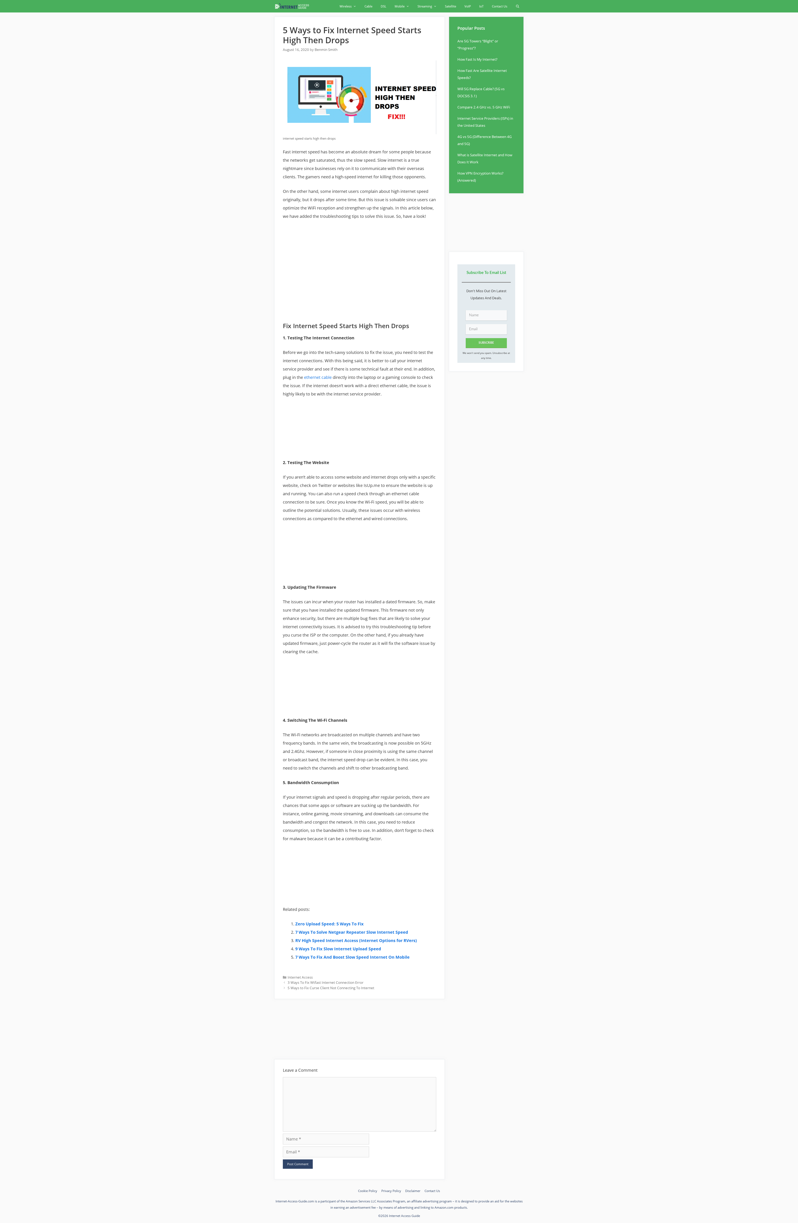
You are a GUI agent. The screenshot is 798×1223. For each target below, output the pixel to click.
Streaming (424, 6)
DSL (383, 6)
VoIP (467, 6)
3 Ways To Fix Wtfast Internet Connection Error (325, 982)
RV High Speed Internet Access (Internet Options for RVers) (356, 940)
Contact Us (499, 6)
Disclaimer (412, 1191)
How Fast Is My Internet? (477, 59)
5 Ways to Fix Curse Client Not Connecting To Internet (331, 987)
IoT (481, 6)
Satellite (450, 6)
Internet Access (300, 977)
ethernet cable (318, 377)
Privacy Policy (391, 1191)
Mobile (400, 6)
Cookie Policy (367, 1191)
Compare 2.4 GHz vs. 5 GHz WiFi (483, 107)
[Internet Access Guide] (293, 6)
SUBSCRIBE (486, 342)
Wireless (346, 6)
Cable (368, 6)
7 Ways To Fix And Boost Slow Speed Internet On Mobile (352, 957)
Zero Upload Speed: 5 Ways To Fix (329, 924)
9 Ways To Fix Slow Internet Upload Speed (338, 949)
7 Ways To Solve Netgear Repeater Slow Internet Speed (351, 932)
